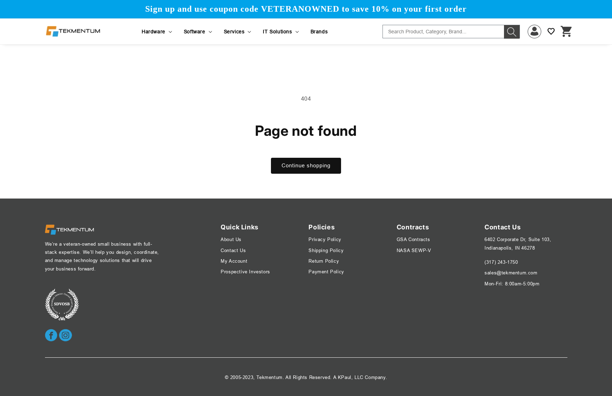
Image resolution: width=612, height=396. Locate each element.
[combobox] (451, 31)
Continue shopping (306, 165)
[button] (157, 32)
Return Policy (323, 261)
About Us (231, 239)
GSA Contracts (413, 239)
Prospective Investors (245, 271)
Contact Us (233, 250)
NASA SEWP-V (414, 250)
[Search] (512, 32)
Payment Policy (326, 271)
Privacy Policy (324, 239)
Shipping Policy (326, 250)
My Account (234, 261)
